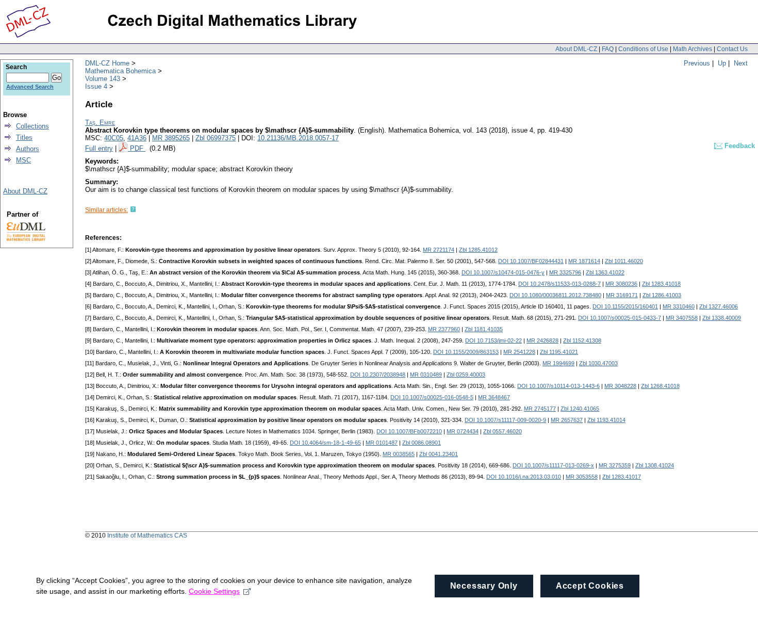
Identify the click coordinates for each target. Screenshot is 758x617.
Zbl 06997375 (215, 138)
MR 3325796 (565, 272)
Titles (24, 137)
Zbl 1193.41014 (606, 420)
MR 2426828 (542, 340)
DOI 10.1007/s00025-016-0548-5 (431, 397)
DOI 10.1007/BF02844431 (531, 261)
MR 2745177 (540, 408)
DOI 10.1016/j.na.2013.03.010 (523, 477)
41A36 (136, 138)
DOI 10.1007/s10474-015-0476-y (503, 272)
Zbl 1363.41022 (605, 272)
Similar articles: (106, 210)
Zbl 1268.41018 (660, 386)
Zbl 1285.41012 (478, 250)
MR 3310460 (679, 306)
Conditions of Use (643, 49)
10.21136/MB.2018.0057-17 (298, 138)
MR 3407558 (682, 318)
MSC (23, 160)
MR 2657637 (567, 420)
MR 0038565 (399, 454)
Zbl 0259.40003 (466, 374)
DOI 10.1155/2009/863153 (466, 352)
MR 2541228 (519, 352)
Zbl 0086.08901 (421, 443)
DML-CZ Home (107, 63)
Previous (697, 63)
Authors (27, 149)
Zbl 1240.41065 (580, 408)
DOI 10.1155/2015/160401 (625, 306)
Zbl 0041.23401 (438, 454)
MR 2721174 (438, 250)
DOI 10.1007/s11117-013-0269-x (553, 465)
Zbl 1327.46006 (718, 306)
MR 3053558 (582, 477)
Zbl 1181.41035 (484, 329)
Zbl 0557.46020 (502, 431)
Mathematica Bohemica (120, 71)
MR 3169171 (622, 295)
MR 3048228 (620, 386)
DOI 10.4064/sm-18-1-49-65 (325, 443)
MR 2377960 (444, 329)
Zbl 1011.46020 (624, 261)
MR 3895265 (171, 138)
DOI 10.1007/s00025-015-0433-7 (619, 318)
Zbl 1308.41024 (654, 465)
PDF (137, 148)
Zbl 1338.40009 (721, 318)
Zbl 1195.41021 (559, 352)
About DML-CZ (576, 49)
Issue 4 (96, 86)
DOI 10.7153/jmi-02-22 (493, 340)
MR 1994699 (558, 363)
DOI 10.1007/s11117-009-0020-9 (505, 420)
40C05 (113, 138)
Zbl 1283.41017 (621, 477)
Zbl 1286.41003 (661, 295)
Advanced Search (30, 87)
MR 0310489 (426, 374)
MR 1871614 (584, 261)
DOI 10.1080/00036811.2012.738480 (555, 295)
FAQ (608, 49)
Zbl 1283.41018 (661, 284)
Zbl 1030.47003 (598, 363)
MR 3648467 (494, 397)
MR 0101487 (382, 443)
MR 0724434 (463, 431)
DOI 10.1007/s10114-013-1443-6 (558, 386)
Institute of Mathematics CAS (147, 535)
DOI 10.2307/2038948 (377, 374)
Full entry (99, 148)
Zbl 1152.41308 (582, 340)
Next (741, 63)
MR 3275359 (615, 465)
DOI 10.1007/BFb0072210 (409, 431)
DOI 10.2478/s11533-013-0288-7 (559, 284)
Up (722, 63)
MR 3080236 (621, 284)
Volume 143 (102, 79)
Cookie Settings (214, 591)
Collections (32, 126)
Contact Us (732, 49)
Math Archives (692, 49)
